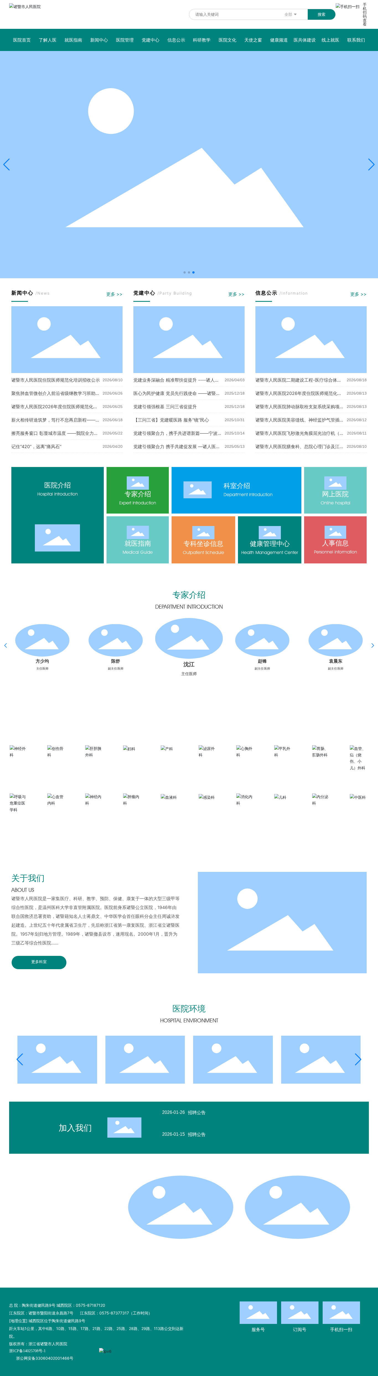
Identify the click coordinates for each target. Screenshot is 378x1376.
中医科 (359, 805)
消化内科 (246, 811)
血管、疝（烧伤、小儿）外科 (359, 778)
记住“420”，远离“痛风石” (36, 446)
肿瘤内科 (132, 811)
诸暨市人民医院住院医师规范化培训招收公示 (55, 380)
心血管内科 (57, 811)
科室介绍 (237, 486)
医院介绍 (57, 485)
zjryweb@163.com (58, 1214)
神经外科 (19, 762)
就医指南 (138, 543)
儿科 (283, 805)
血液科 (170, 805)
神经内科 (94, 811)
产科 (170, 757)
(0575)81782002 (68, 1261)
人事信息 (335, 543)
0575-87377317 (56, 1238)
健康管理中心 (270, 544)
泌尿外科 (208, 762)
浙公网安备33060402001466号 (44, 1358)
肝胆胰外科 (95, 762)
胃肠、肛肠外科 (321, 762)
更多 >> (114, 294)
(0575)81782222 (84, 1246)
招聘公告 (197, 1112)
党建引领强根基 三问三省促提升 (165, 406)
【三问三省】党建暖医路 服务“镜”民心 (171, 420)
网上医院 (335, 494)
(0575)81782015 (53, 1253)
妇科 (132, 757)
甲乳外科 (283, 762)
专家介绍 (138, 494)
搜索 (321, 14)
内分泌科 (321, 811)
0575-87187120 (56, 1230)
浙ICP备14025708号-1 (27, 1351)
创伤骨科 (57, 762)
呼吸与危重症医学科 (19, 819)
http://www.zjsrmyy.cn (63, 1222)
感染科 (208, 805)
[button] (184, 272)
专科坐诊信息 (203, 544)
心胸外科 (246, 762)
